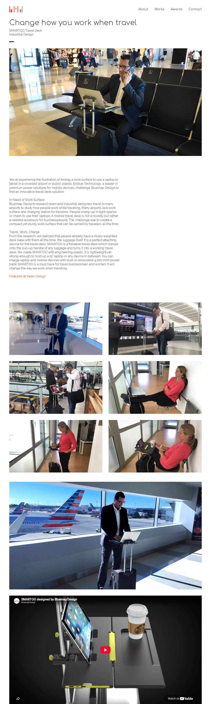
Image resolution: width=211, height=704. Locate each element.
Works (159, 9)
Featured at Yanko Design (27, 276)
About (143, 9)
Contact (195, 9)
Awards (177, 9)
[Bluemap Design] (16, 9)
